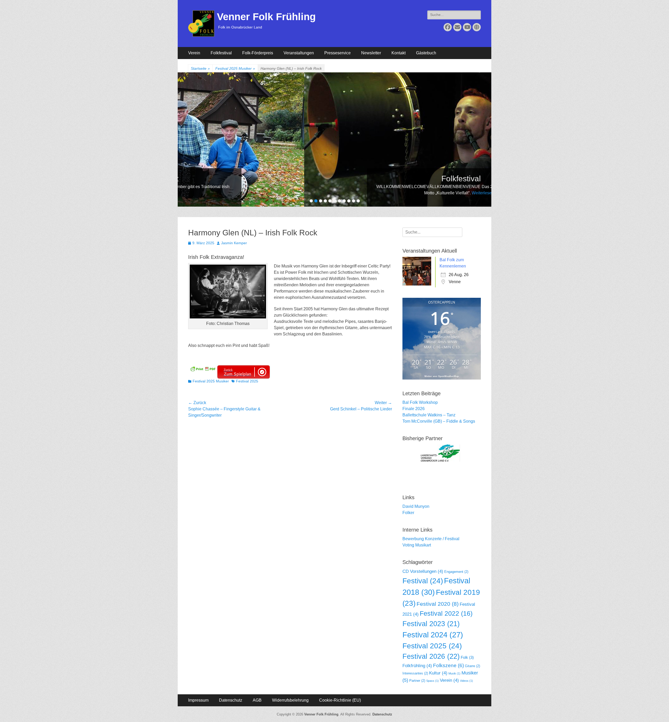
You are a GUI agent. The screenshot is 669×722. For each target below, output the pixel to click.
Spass (432, 680)
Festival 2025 (247, 381)
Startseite (200, 68)
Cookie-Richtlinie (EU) (340, 700)
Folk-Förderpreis (257, 53)
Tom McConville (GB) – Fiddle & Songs (438, 421)
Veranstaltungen (299, 53)
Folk (467, 657)
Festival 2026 (431, 656)
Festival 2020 (438, 604)
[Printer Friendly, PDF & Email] (202, 368)
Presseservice (337, 53)
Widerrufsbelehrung (290, 700)
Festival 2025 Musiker (235, 68)
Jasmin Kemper (234, 243)
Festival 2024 (432, 635)
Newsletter (371, 53)
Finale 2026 (413, 408)
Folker (408, 512)
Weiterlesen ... (369, 193)
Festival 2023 (431, 624)
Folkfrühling (417, 665)
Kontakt (398, 53)
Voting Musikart (416, 545)
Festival (422, 581)
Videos (466, 680)
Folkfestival (221, 53)
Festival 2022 (446, 613)
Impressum (198, 700)
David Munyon (415, 506)
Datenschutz (230, 700)
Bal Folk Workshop (420, 402)
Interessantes (415, 673)
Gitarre (472, 666)
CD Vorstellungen (422, 571)
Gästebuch (426, 53)
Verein (194, 53)
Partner (417, 681)
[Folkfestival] (346, 139)
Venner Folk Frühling (266, 16)
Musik (454, 673)
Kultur (438, 673)
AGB (257, 700)
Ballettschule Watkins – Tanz (428, 415)
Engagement (456, 572)
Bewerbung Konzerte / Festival (430, 539)
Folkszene (448, 665)
